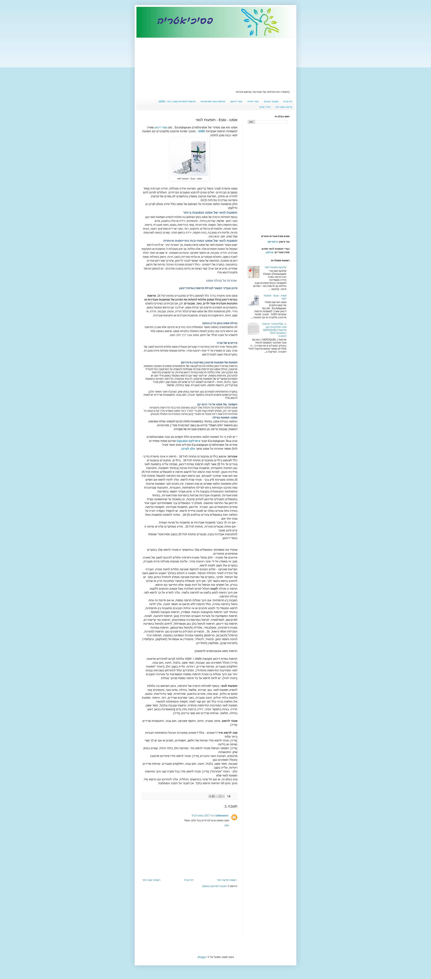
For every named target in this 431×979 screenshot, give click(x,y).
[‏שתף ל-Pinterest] (210, 796)
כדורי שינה (265, 107)
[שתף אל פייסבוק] (213, 796)
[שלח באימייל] (223, 796)
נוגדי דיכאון (236, 101)
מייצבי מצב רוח (284, 107)
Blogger (202, 957)
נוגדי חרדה (253, 101)
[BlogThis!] (219, 796)
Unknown (221, 815)
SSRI (201, 131)
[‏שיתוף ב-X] (216, 796)
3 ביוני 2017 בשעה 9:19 (210, 815)
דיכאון (161, 127)
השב (226, 825)
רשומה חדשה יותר (227, 880)
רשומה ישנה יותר (151, 880)
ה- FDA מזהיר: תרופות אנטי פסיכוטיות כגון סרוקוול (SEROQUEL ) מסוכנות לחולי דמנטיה (274, 329)
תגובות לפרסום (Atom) (214, 886)
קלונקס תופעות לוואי (275, 267)
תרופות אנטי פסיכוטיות (213, 101)
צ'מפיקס (273, 241)
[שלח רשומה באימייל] (229, 796)
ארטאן (269, 252)
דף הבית (287, 101)
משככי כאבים (271, 101)
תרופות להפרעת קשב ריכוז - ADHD (177, 101)
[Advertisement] (215, 61)
